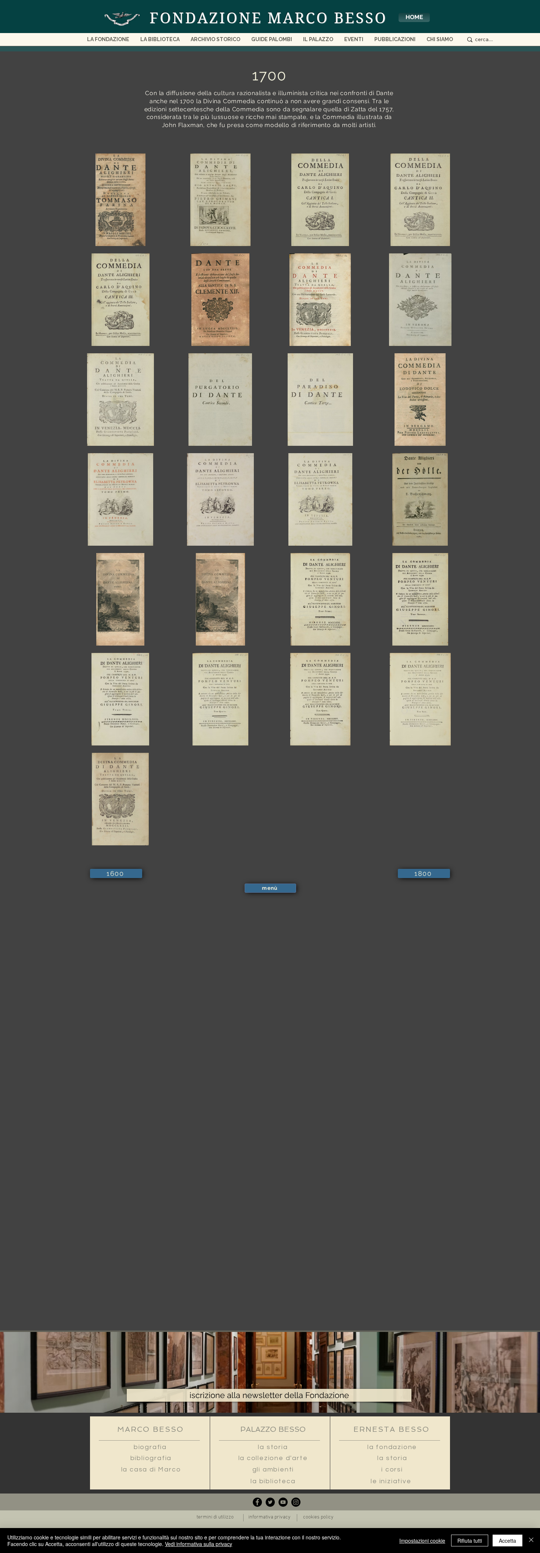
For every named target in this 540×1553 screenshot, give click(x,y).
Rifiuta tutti (469, 1540)
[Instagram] (295, 1502)
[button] (439, 42)
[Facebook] (257, 1502)
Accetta (507, 1540)
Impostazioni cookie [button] (422, 1540)
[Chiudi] (531, 1540)
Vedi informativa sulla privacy (198, 1543)
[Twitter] (270, 1502)
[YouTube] (283, 1502)
